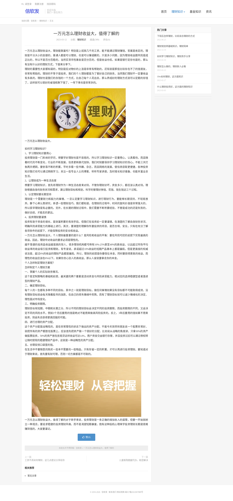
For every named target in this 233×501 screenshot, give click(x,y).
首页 (164, 11)
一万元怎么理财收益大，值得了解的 (86, 33)
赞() (88, 437)
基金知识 (195, 11)
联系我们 (113, 492)
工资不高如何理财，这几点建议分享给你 (45, 460)
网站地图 (120, 492)
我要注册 (39, 4)
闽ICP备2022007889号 (134, 492)
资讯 (209, 11)
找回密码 (51, 4)
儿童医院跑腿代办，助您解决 (133, 460)
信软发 (32, 11)
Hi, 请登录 (26, 4)
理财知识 (177, 11)
